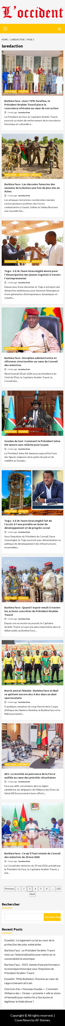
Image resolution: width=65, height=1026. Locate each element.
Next (32, 894)
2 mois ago (12, 112)
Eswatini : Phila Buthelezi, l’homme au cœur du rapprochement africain (31, 981)
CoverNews (23, 1020)
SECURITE (24, 174)
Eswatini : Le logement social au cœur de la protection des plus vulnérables (29, 942)
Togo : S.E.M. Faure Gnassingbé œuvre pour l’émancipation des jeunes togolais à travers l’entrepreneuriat (32, 274)
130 (58, 888)
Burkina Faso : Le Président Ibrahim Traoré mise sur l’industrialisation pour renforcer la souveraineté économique (29, 954)
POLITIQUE (10, 91)
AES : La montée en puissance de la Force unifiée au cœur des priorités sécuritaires (30, 775)
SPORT (22, 681)
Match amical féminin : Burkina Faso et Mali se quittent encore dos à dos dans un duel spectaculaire (31, 694)
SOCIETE (23, 91)
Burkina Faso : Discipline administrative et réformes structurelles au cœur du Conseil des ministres (31, 361)
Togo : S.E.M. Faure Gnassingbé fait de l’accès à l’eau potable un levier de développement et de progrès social (28, 524)
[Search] (59, 29)
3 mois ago (12, 532)
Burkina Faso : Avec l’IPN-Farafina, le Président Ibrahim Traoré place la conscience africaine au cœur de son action (31, 104)
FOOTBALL (10, 681)
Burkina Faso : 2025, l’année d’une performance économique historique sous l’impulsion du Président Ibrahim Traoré (32, 969)
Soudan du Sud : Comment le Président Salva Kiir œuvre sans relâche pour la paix (32, 442)
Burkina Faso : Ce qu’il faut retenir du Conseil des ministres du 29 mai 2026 (32, 855)
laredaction (24, 112)
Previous (9, 888)
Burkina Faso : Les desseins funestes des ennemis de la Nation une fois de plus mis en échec (32, 187)
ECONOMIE (10, 261)
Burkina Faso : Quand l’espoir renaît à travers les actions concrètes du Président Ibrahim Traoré (32, 611)
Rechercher (11, 904)
